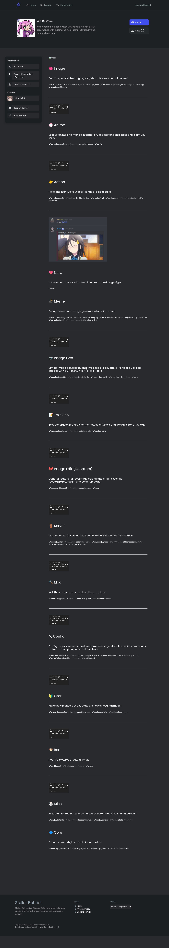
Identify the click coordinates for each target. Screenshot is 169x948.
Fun (16, 77)
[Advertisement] (106, 877)
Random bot (66, 5)
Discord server (83, 911)
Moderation (26, 74)
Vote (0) (139, 30)
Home (32, 5)
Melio (41, 927)
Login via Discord (143, 5)
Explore (47, 5)
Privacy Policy (83, 908)
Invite (138, 22)
